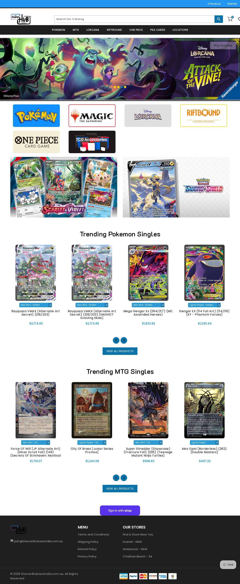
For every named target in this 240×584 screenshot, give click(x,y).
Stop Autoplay (223, 45)
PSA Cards (157, 30)
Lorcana (92, 30)
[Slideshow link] (120, 69)
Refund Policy (87, 549)
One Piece (136, 30)
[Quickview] (14, 325)
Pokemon (58, 30)
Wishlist (232, 4)
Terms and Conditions (93, 534)
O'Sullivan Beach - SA (137, 556)
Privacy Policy (87, 556)
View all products (120, 351)
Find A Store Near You (138, 534)
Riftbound (114, 30)
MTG (76, 30)
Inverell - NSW (132, 542)
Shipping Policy (88, 542)
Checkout (214, 4)
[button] (116, 340)
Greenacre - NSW (135, 549)
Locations (180, 30)
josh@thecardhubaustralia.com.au (37, 541)
